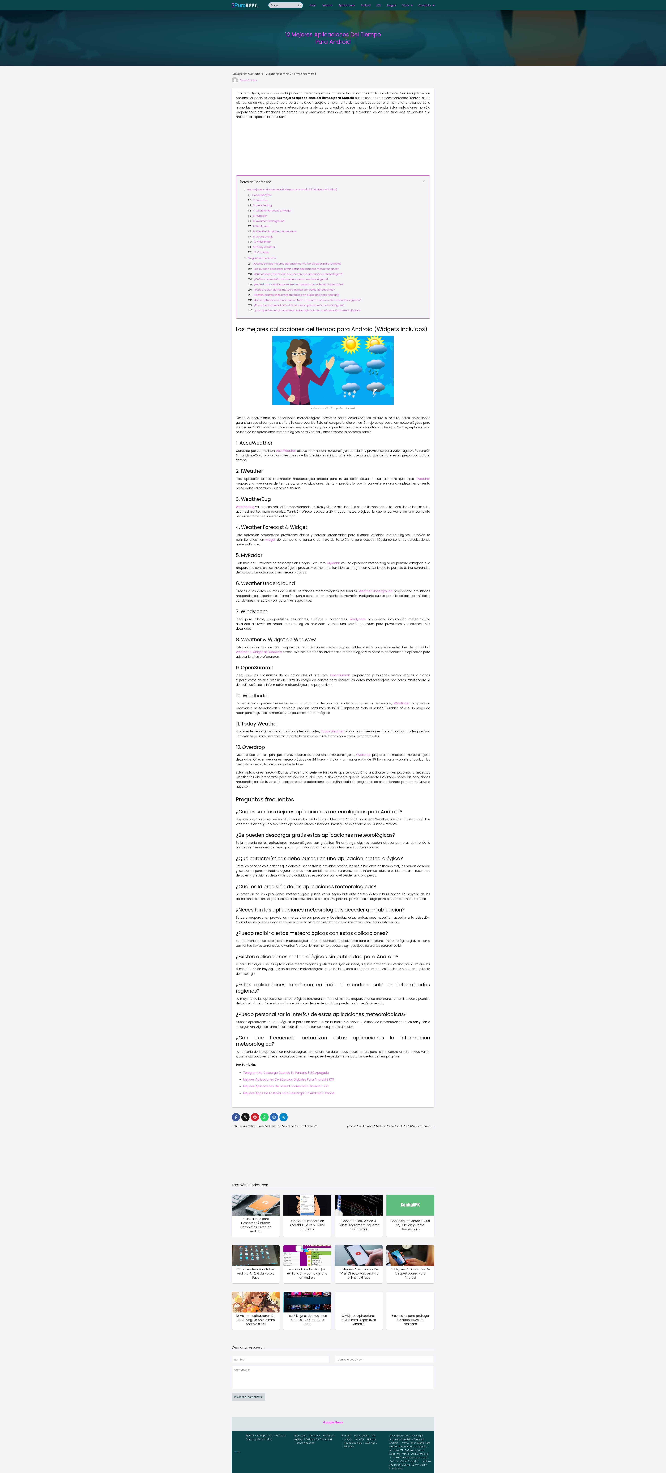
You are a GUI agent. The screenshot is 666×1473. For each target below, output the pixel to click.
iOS (379, 5)
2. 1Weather (260, 200)
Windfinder (402, 703)
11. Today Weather (264, 247)
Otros (405, 5)
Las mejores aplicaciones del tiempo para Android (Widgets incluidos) (292, 189)
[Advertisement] (333, 147)
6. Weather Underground (268, 221)
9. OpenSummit (263, 236)
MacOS (360, 1439)
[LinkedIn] (274, 1117)
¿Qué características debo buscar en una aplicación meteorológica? (298, 274)
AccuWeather (286, 451)
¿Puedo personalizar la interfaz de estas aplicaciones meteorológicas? (299, 305)
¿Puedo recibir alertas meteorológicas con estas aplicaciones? (294, 289)
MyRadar (333, 563)
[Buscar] (299, 5)
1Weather (423, 479)
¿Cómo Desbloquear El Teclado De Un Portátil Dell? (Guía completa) (389, 1126)
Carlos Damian (248, 80)
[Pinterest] (255, 1117)
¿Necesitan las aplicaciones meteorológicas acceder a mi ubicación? (298, 284)
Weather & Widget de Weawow (259, 652)
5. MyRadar (260, 216)
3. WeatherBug (262, 205)
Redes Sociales (353, 1443)
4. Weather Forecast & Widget (272, 210)
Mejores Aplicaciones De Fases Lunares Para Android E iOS (285, 1086)
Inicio (313, 5)
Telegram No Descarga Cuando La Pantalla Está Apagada (286, 1073)
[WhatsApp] (264, 1117)
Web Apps (371, 1443)
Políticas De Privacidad (319, 1439)
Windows (349, 1446)
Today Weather (332, 731)
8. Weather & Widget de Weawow (275, 231)
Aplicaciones (347, 5)
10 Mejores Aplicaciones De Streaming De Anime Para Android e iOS (276, 1126)
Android (366, 5)
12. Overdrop (261, 252)
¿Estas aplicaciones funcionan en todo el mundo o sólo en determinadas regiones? (307, 300)
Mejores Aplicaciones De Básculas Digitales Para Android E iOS (288, 1079)
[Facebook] (236, 1117)
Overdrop (363, 755)
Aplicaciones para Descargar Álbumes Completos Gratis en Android (406, 1439)
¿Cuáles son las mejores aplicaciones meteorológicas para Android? (297, 263)
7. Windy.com (261, 226)
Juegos (391, 5)
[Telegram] (283, 1117)
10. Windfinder (262, 242)
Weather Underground (375, 591)
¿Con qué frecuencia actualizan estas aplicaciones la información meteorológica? (307, 310)
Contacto (424, 5)
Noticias (327, 5)
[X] (245, 1117)
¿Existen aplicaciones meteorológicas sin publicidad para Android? (296, 295)
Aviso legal (300, 1435)
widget (270, 540)
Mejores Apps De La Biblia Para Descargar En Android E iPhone (289, 1093)
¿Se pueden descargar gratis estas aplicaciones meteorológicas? (296, 269)
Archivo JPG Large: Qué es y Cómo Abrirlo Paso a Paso (410, 1464)
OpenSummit (340, 675)
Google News (333, 1422)
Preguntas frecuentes (262, 258)
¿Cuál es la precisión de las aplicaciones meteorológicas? (291, 279)
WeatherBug (245, 507)
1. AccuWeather (262, 195)
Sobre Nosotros (305, 1443)
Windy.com (358, 619)
